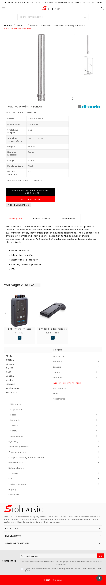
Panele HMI (14, 494)
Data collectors (17, 468)
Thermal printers (17, 452)
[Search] (85, 16)
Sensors (57, 367)
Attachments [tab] (67, 218)
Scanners (13, 473)
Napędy (12, 489)
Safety (13, 431)
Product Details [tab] (41, 218)
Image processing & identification (26, 457)
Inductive (58, 377)
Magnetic (15, 420)
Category (57, 350)
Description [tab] (15, 218)
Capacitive (16, 409)
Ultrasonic (15, 404)
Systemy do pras (17, 484)
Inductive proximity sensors (67, 383)
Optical (56, 372)
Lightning (13, 441)
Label (13, 415)
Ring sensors (59, 388)
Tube (55, 393)
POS (10, 478)
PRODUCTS (58, 356)
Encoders (58, 361)
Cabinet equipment (19, 446)
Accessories (16, 436)
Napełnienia (59, 399)
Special (14, 425)
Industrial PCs (16, 462)
